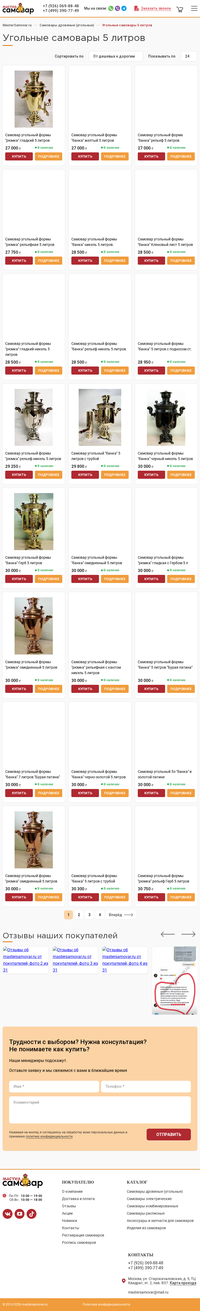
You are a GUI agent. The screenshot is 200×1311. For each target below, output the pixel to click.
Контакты (70, 1228)
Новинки (69, 1221)
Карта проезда (183, 1283)
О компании (72, 1191)
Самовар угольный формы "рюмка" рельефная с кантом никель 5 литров (96, 667)
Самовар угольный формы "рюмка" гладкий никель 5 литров (28, 349)
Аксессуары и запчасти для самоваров (160, 1221)
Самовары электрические (149, 1199)
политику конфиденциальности (49, 1136)
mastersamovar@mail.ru (148, 1292)
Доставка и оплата (78, 1199)
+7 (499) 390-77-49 (61, 10)
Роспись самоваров (79, 1242)
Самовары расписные (146, 1213)
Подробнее (48, 156)
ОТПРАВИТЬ (168, 1134)
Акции (67, 1213)
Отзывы (69, 1206)
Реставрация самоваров (83, 1235)
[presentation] (168, 934)
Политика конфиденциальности (106, 1304)
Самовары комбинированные (152, 1206)
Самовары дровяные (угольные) (155, 1191)
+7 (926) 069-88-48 (61, 6)
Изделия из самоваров (146, 1228)
